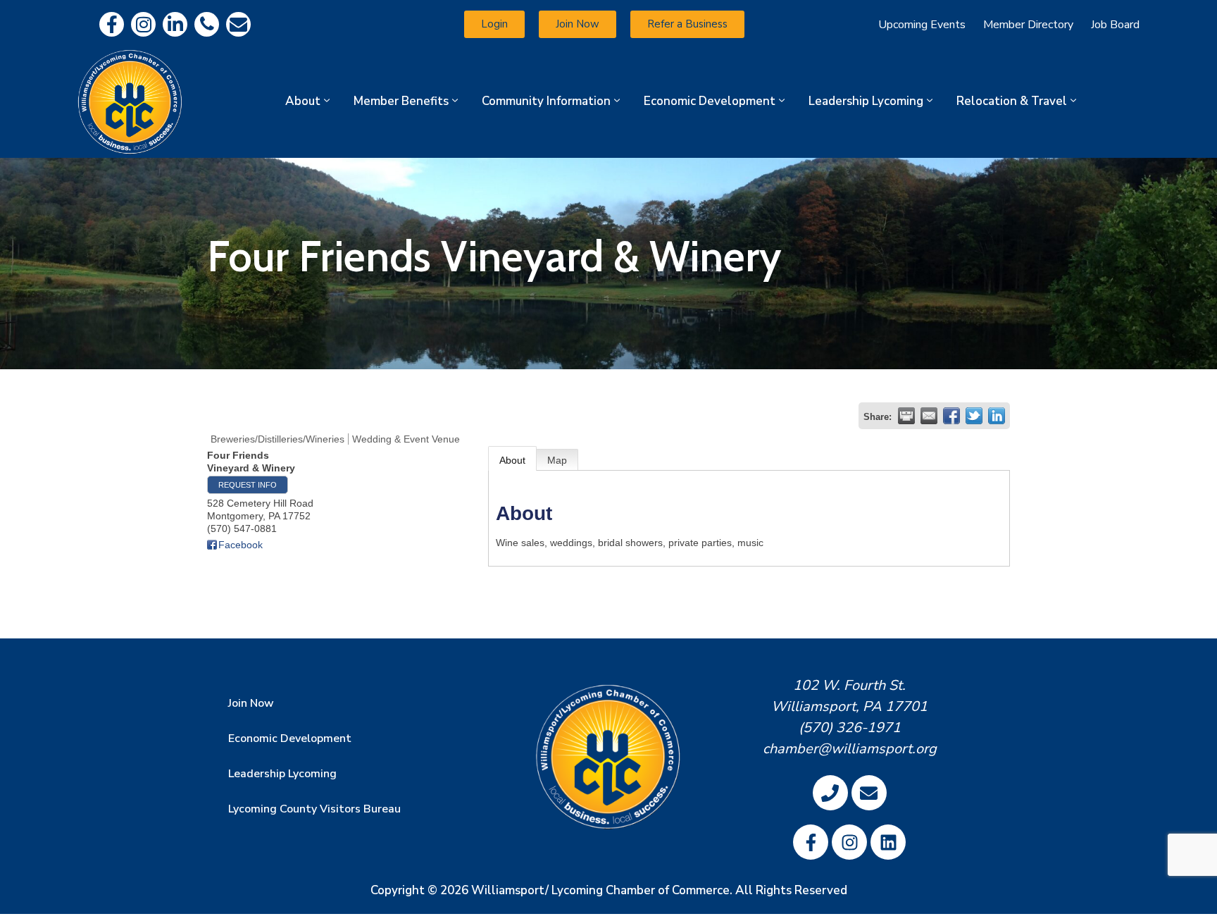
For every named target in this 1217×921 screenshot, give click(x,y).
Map (557, 460)
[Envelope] (238, 24)
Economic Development (709, 101)
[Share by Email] (928, 415)
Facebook (240, 544)
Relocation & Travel (1011, 101)
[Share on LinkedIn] (996, 415)
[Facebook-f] (111, 24)
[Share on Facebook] (951, 415)
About (302, 101)
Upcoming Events (922, 24)
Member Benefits (401, 101)
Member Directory (1028, 24)
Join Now (251, 703)
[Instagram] (143, 24)
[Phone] (206, 24)
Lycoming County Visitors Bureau (314, 809)
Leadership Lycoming (866, 101)
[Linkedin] (175, 24)
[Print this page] (906, 415)
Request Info (247, 485)
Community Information (546, 101)
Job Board (1115, 24)
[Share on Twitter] (974, 415)
